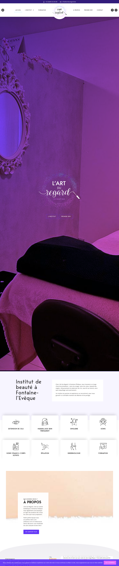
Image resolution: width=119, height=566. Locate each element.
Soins (103, 429)
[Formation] (103, 446)
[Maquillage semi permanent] (45, 422)
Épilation (45, 453)
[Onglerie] (74, 422)
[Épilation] (45, 446)
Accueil (18, 10)
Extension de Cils (16, 429)
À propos (76, 10)
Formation (42, 10)
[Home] (2, 10)
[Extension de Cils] (16, 422)
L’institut (28, 10)
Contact (100, 10)
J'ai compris (110, 562)
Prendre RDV (88, 10)
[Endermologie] (74, 446)
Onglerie (74, 429)
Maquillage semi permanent (45, 430)
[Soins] (103, 422)
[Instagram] (116, 10)
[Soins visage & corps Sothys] (16, 446)
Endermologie (74, 453)
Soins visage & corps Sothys (16, 454)
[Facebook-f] (112, 10)
